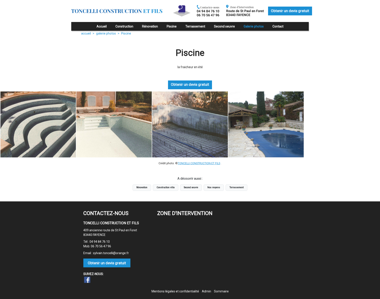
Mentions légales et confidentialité (175, 291)
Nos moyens (213, 187)
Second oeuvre (191, 187)
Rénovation (141, 187)
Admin (206, 291)
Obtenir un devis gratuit (290, 11)
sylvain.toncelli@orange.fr (111, 253)
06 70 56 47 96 (101, 246)
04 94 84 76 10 (100, 241)
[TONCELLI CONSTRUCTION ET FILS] (119, 15)
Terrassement (236, 187)
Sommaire (221, 291)
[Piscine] (38, 124)
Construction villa (166, 187)
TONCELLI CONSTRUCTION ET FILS (199, 163)
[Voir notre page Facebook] (87, 280)
